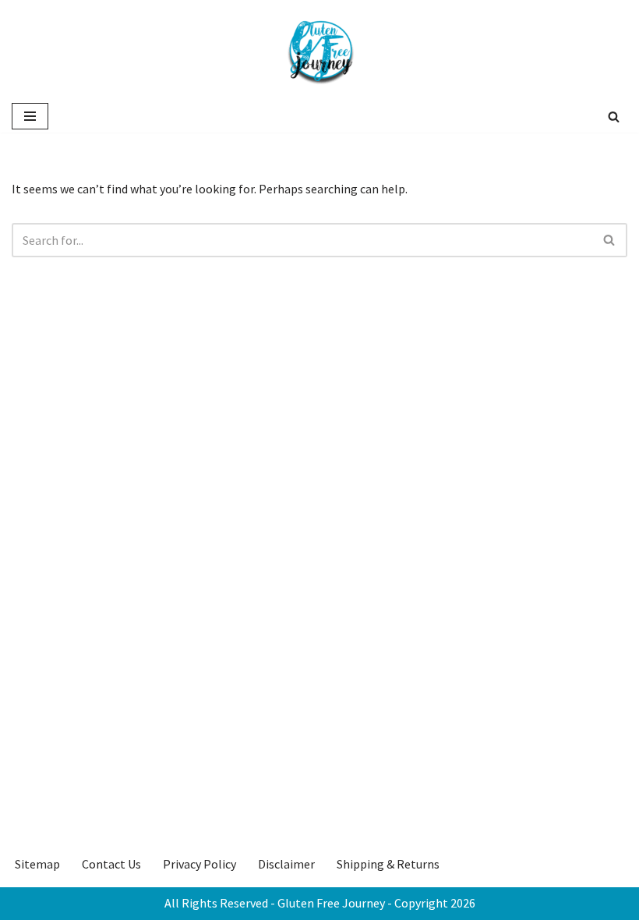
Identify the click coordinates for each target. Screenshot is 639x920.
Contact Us (111, 864)
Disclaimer (286, 864)
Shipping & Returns (388, 864)
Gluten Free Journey (331, 903)
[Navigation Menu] (30, 116)
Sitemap (37, 864)
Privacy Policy (199, 864)
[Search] (614, 116)
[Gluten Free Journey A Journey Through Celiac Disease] (319, 50)
